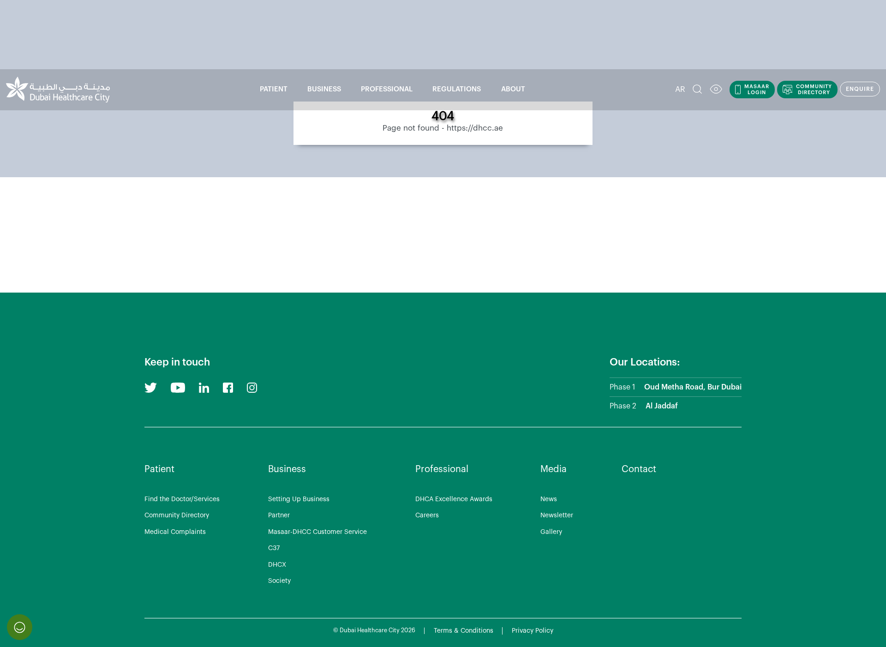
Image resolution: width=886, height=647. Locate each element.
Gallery (551, 532)
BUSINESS (324, 89)
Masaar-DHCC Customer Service (317, 532)
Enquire (860, 89)
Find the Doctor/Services (182, 499)
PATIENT (273, 89)
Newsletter (556, 515)
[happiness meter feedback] (19, 627)
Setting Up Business (298, 499)
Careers (427, 515)
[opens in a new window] (150, 387)
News (548, 499)
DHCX (277, 565)
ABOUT (513, 89)
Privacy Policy (532, 631)
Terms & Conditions (463, 631)
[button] (697, 89)
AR (680, 89)
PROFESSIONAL (387, 89)
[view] (716, 89)
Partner (279, 515)
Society (279, 581)
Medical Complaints (175, 532)
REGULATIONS (456, 89)
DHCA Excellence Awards (453, 499)
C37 (274, 548)
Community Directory (176, 515)
